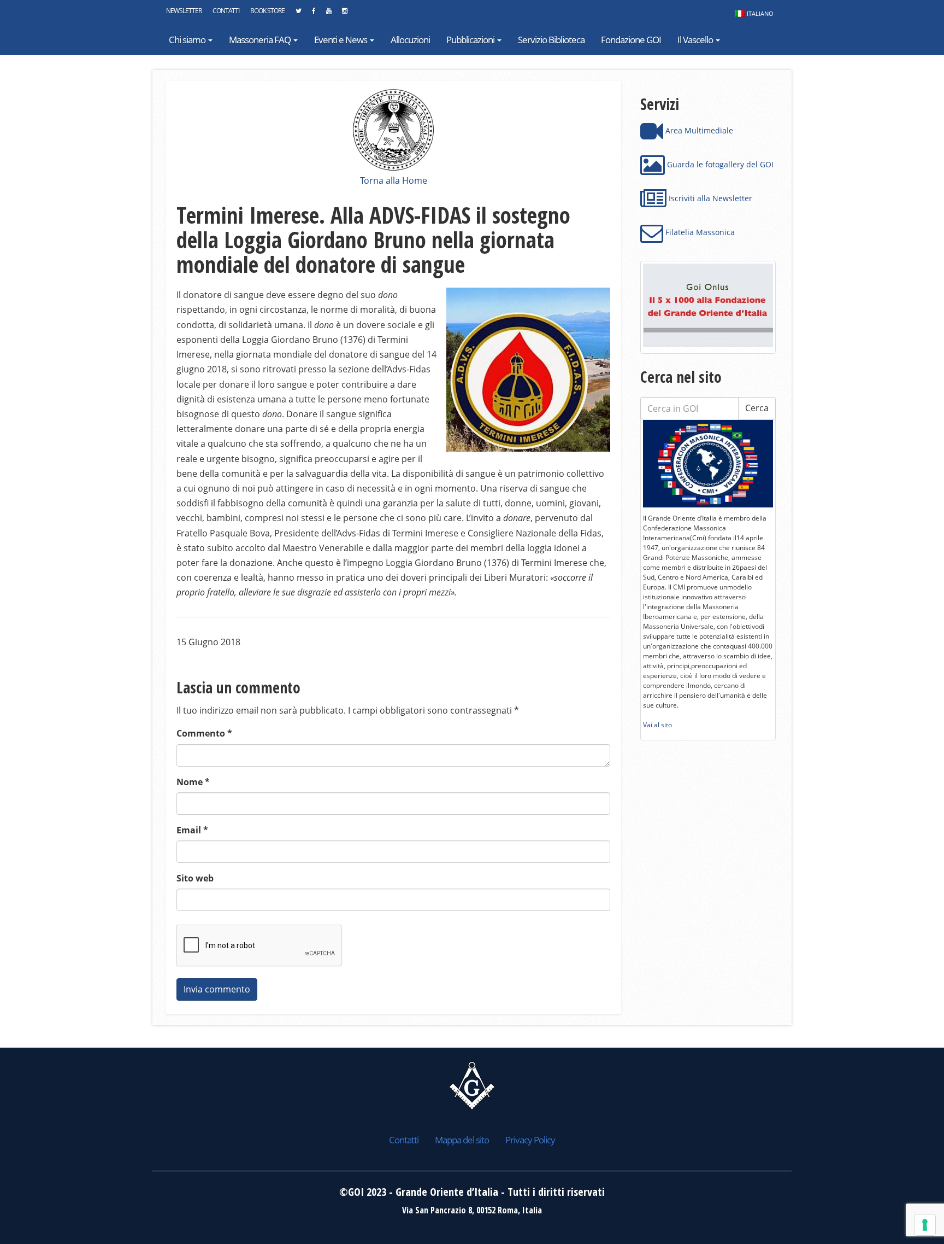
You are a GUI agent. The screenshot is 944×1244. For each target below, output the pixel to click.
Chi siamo (188, 39)
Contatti (226, 10)
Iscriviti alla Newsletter (709, 198)
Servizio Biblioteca (551, 39)
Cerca (757, 408)
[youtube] (329, 13)
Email (192, 830)
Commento (204, 733)
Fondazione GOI (631, 39)
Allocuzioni (410, 39)
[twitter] (298, 13)
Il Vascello (696, 39)
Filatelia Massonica (699, 232)
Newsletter (184, 10)
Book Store (267, 10)
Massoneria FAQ (260, 39)
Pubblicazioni (471, 39)
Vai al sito (657, 724)
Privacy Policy (530, 1140)
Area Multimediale (698, 130)
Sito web (195, 878)
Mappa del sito (462, 1140)
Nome (193, 782)
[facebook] (313, 13)
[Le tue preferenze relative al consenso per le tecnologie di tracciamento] (924, 1224)
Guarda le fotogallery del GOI (719, 164)
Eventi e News (341, 39)
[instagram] (344, 13)
